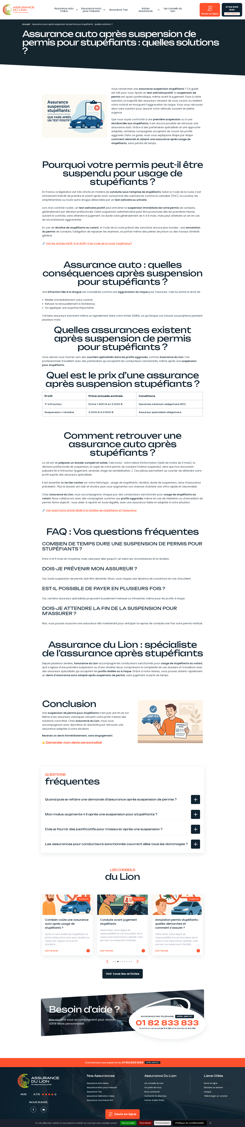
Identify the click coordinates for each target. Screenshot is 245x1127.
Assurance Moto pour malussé (102, 1087)
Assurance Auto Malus (98, 1083)
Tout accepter (128, 1123)
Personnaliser (163, 1123)
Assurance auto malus (64, 9)
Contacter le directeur (155, 1096)
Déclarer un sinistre (213, 1087)
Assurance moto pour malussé (91, 9)
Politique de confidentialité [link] (189, 1123)
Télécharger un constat (215, 1096)
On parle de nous (152, 1087)
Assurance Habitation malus (101, 1096)
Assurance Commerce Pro (100, 1100)
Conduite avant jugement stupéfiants (122, 925)
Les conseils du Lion (173, 9)
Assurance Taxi (118, 9)
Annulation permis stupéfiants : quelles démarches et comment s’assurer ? (177, 925)
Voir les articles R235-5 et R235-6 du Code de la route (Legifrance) (89, 243)
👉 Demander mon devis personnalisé (72, 742)
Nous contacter (152, 1091)
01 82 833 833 (167, 1022)
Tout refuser (145, 1123)
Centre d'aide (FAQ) (154, 1100)
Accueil (26, 24)
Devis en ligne (210, 1083)
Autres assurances (145, 9)
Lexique (207, 1091)
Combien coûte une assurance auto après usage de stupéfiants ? (67, 925)
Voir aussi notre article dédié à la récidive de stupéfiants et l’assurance (91, 510)
